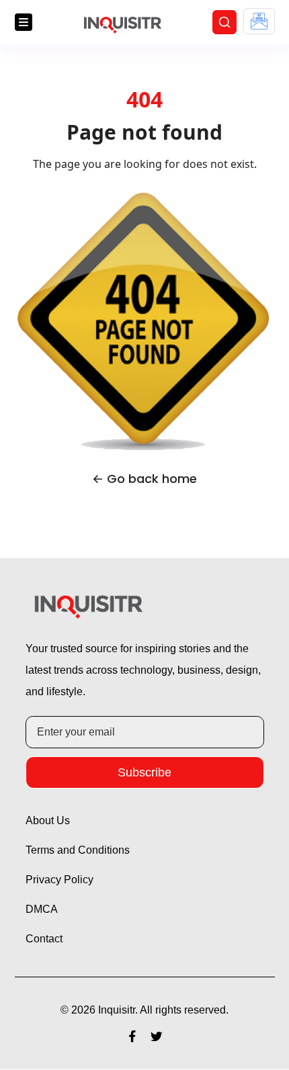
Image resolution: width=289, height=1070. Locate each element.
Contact (45, 939)
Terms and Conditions (81, 851)
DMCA (42, 910)
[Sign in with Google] (259, 21)
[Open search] (224, 23)
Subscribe (144, 773)
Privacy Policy (62, 880)
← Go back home (144, 480)
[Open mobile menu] (23, 23)
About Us (50, 821)
